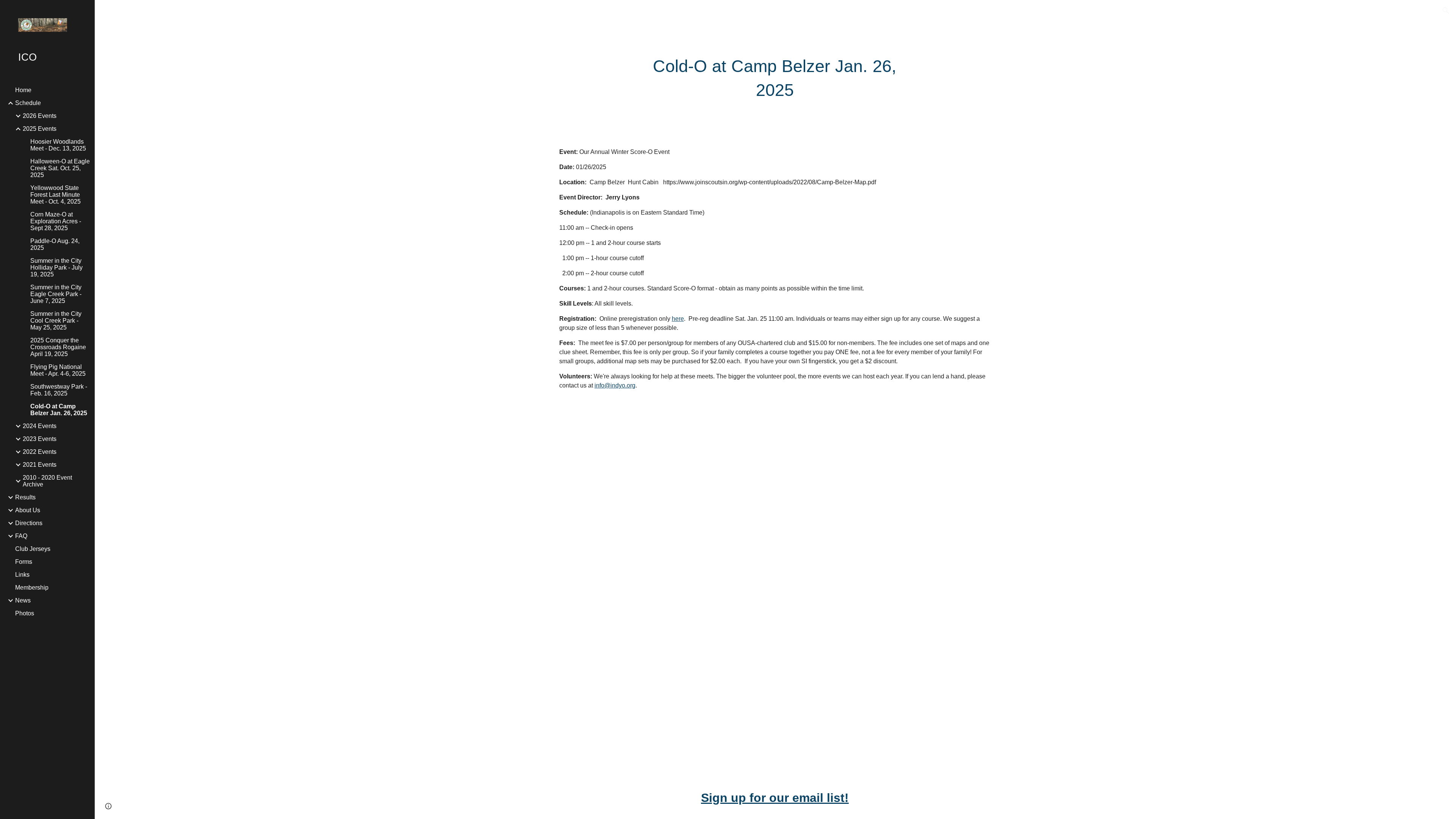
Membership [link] (31, 587)
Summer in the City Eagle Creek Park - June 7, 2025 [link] (55, 294)
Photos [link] (24, 613)
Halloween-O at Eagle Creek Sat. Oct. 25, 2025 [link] (60, 168)
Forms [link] (23, 562)
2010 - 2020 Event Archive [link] (47, 481)
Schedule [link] (28, 103)
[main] (775, 78)
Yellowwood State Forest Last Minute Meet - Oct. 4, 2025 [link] (55, 195)
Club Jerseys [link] (32, 549)
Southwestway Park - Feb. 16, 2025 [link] (58, 390)
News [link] (23, 600)
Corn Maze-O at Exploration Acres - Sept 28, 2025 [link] (55, 221)
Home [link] (23, 90)
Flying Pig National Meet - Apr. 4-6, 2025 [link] (58, 370)
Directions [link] (28, 523)
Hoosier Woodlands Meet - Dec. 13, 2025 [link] (58, 145)
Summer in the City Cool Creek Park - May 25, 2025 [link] (55, 321)
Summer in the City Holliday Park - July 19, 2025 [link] (56, 267)
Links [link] (22, 574)
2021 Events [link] (39, 464)
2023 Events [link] (39, 439)
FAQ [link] (21, 536)
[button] (1446, 11)
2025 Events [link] (39, 129)
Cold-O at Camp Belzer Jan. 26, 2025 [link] (58, 409)
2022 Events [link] (39, 452)
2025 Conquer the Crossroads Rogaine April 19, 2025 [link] (58, 347)
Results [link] (25, 497)
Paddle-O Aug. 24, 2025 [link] (55, 244)
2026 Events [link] (39, 116)
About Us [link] (27, 510)
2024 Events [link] (39, 426)
